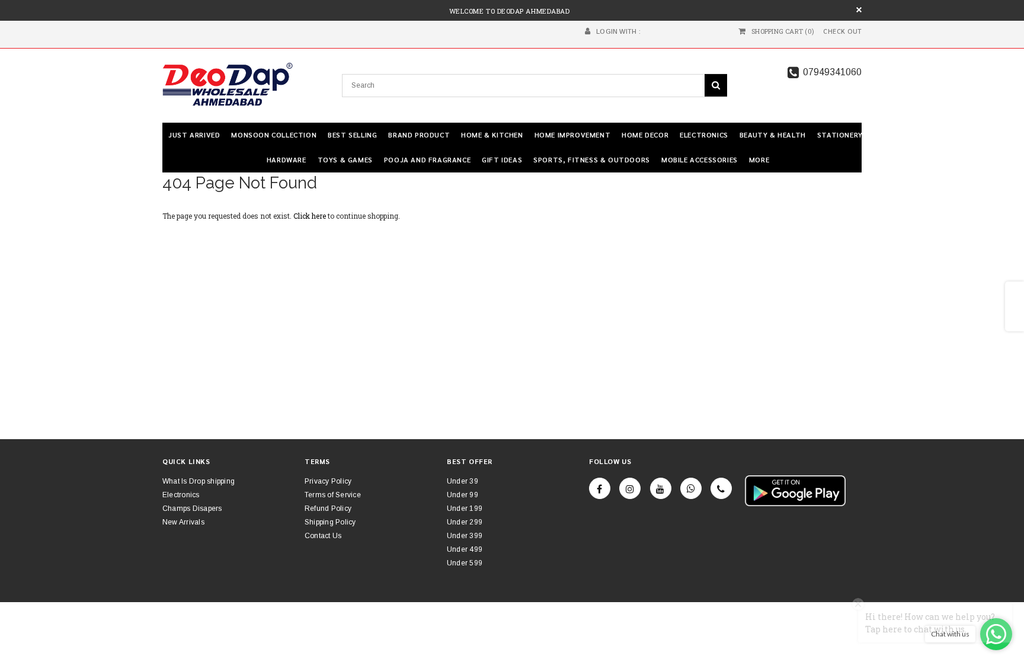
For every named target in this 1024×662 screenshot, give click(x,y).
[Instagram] (630, 488)
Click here (310, 215)
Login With (616, 31)
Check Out (842, 31)
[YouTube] (660, 488)
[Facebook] (599, 488)
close (859, 9)
